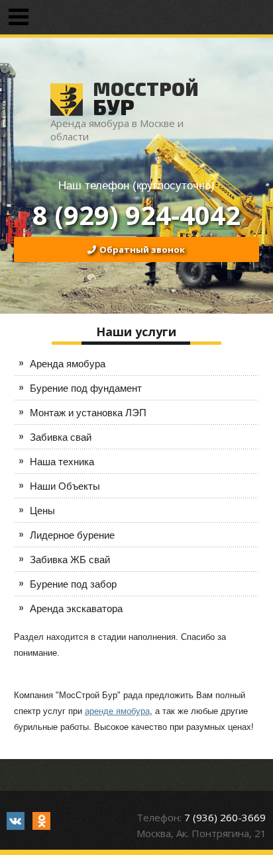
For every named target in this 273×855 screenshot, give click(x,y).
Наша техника (62, 461)
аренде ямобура (117, 711)
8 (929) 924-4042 (136, 215)
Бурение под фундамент (86, 388)
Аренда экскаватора (76, 608)
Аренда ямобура (67, 363)
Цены (42, 510)
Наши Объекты (65, 486)
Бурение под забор (73, 584)
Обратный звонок (142, 249)
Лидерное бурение (72, 535)
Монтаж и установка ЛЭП (88, 412)
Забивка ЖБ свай (70, 559)
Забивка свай (60, 437)
